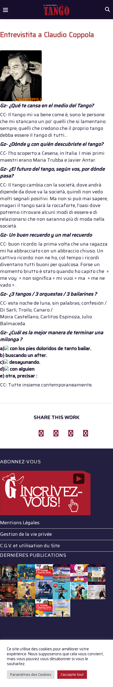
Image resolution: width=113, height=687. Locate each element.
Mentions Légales (19, 522)
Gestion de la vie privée (26, 534)
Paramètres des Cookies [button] (30, 674)
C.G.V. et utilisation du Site (30, 545)
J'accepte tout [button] (72, 674)
